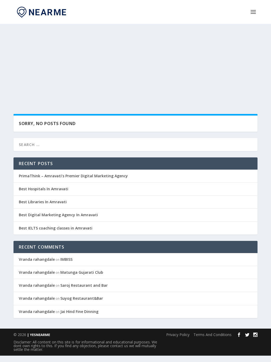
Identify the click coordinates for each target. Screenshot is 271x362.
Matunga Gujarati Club (81, 272)
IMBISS (66, 259)
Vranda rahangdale (37, 259)
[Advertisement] (135, 64)
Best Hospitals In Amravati (43, 188)
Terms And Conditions (212, 334)
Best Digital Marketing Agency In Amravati (58, 214)
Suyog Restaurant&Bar (81, 298)
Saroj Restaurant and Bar (84, 285)
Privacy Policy (177, 334)
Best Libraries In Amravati (43, 201)
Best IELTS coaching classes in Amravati (55, 228)
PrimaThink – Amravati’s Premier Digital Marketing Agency (73, 175)
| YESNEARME (38, 334)
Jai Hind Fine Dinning (79, 311)
